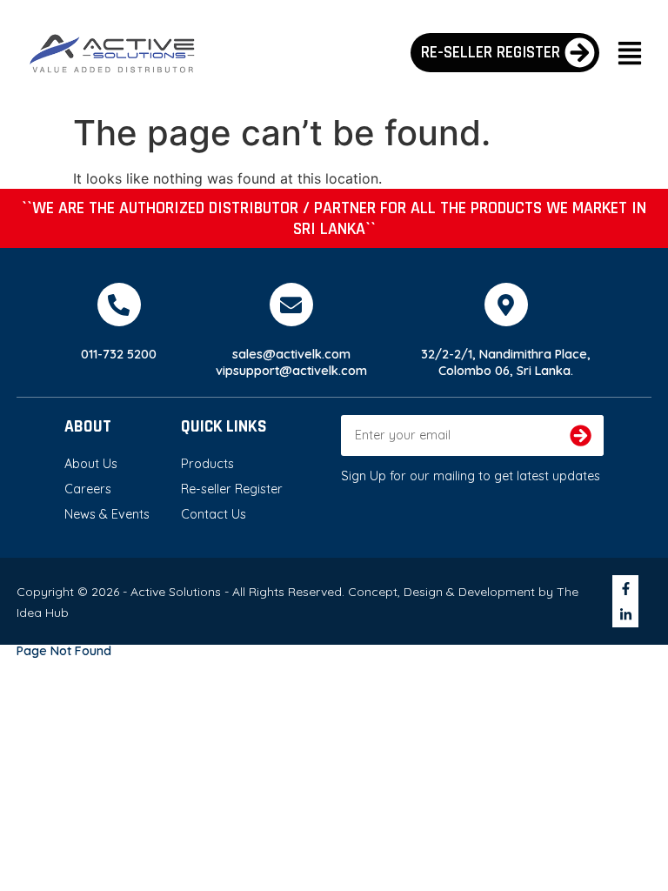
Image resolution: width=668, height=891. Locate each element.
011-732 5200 (119, 354)
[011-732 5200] (119, 304)
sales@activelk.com (291, 354)
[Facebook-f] (625, 588)
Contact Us (213, 514)
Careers (87, 489)
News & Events (107, 514)
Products (207, 464)
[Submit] (581, 435)
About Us (90, 464)
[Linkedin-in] (625, 614)
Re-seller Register (232, 489)
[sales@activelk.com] (291, 304)
